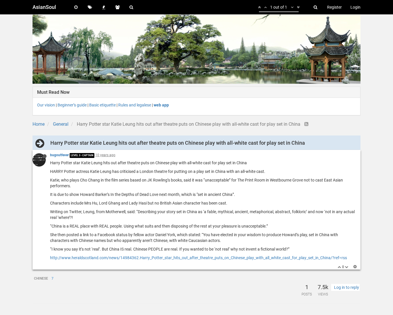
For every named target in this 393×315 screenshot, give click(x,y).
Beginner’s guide (72, 105)
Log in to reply (346, 287)
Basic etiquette (102, 105)
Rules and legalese (134, 105)
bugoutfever (59, 155)
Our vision (46, 105)
